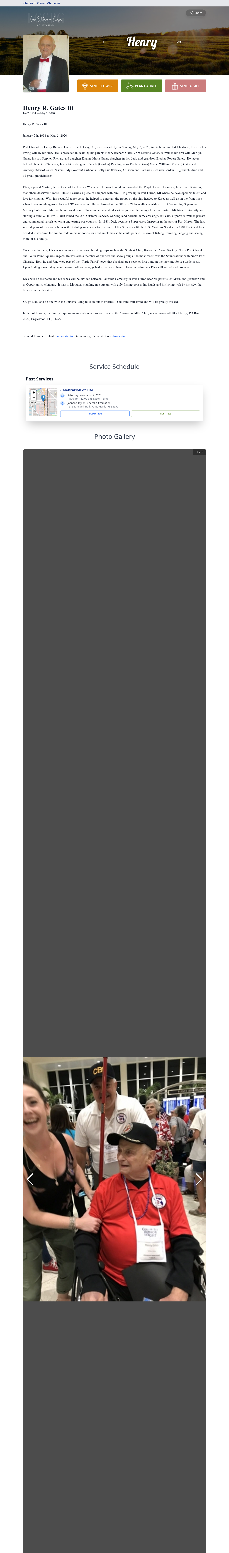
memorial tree (66, 336)
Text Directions (94, 413)
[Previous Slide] (30, 1179)
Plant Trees (165, 413)
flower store (119, 336)
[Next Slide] (199, 1179)
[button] (43, 398)
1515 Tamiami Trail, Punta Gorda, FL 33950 (92, 406)
